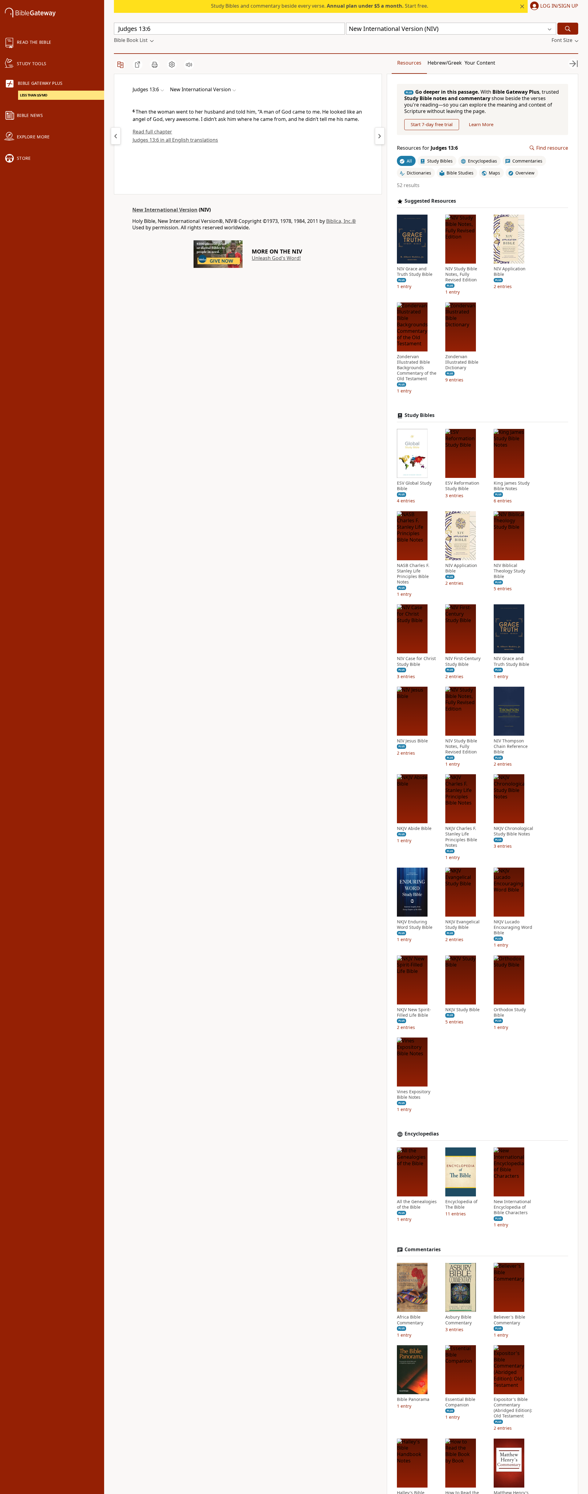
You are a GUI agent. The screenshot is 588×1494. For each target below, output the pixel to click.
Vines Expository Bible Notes (413, 1094)
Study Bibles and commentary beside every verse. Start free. (319, 5)
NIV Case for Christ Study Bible (416, 661)
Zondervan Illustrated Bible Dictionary (461, 362)
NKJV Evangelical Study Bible (462, 924)
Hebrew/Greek (445, 62)
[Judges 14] (380, 136)
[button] (553, 6)
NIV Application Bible (510, 271)
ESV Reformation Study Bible (462, 485)
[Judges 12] (116, 136)
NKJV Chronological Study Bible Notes (513, 831)
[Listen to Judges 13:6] (189, 64)
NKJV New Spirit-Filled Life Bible (414, 1012)
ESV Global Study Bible (414, 485)
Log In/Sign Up (559, 6)
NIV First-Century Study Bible (463, 661)
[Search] (567, 29)
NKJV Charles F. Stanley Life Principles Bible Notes (461, 837)
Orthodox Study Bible (510, 1012)
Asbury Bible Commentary (458, 1319)
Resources (409, 62)
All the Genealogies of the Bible (417, 1204)
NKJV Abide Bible (414, 828)
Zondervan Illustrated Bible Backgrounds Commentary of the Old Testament (416, 368)
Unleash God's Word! (276, 258)
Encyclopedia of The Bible (461, 1204)
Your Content (480, 62)
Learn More (481, 124)
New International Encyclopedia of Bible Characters (512, 1207)
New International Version (165, 209)
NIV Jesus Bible (412, 741)
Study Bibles (420, 415)
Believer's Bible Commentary (509, 1319)
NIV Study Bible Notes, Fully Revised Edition (461, 274)
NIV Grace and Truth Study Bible (414, 271)
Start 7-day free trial (432, 124)
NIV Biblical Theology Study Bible (509, 571)
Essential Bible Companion (460, 1402)
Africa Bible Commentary (410, 1319)
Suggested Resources (430, 201)
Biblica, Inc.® (341, 221)
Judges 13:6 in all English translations (175, 140)
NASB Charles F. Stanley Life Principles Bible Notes (413, 574)
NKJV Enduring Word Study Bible (414, 924)
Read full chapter (152, 131)
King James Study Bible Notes (512, 485)
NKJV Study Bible (462, 1009)
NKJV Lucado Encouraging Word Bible (513, 927)
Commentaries (423, 1249)
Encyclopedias (422, 1134)
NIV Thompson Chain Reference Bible (511, 746)
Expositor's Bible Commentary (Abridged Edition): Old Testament (513, 1408)
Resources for (427, 148)
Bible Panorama (413, 1399)
